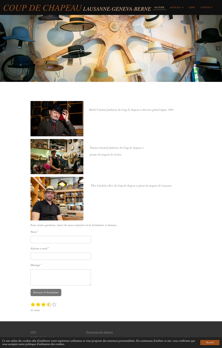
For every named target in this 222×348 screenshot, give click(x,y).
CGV (33, 332)
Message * (36, 265)
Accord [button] (210, 342)
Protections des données (99, 332)
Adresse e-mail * (40, 248)
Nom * (34, 232)
